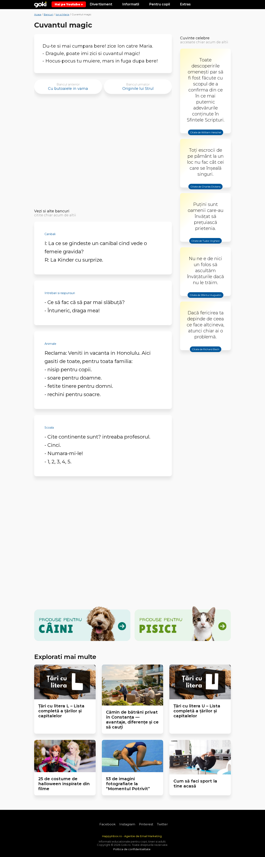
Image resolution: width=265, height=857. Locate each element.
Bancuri (48, 14)
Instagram (127, 824)
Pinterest (146, 824)
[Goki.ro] (40, 4)
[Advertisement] (103, 152)
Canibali (50, 234)
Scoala (49, 427)
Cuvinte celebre (195, 38)
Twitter (162, 824)
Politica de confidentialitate (132, 849)
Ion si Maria (62, 14)
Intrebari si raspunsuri (60, 293)
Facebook (107, 824)
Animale (50, 344)
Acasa (37, 14)
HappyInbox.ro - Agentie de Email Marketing (132, 836)
